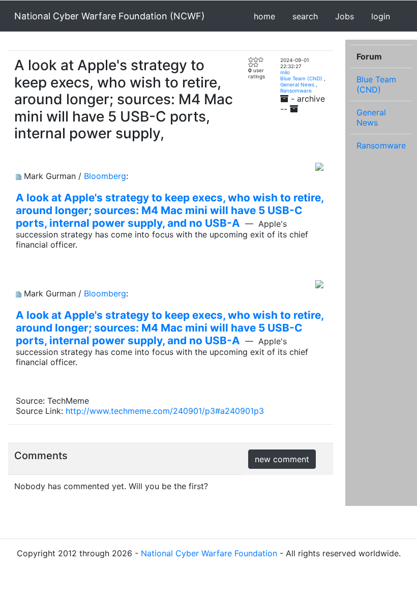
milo (285, 72)
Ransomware (296, 90)
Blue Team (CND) (301, 78)
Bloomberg (105, 176)
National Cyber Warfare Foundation (209, 553)
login (380, 16)
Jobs (344, 16)
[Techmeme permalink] (18, 176)
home (264, 16)
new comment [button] (282, 459)
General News (297, 84)
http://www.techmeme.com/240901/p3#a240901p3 (165, 411)
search (305, 16)
